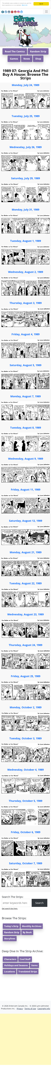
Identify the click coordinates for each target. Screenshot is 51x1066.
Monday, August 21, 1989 (25, 552)
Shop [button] (38, 58)
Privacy (20, 1008)
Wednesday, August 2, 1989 (25, 272)
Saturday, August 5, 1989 (25, 365)
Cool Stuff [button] (25, 959)
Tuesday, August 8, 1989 (25, 427)
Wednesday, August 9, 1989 (25, 458)
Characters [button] (10, 959)
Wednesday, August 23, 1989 (25, 614)
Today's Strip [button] (11, 926)
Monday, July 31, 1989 (25, 209)
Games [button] (14, 58)
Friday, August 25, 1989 (25, 676)
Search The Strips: (12, 897)
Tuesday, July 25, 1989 (25, 116)
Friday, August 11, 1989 (25, 489)
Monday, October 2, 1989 (25, 707)
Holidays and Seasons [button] (16, 965)
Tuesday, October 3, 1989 (25, 738)
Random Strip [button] (38, 51)
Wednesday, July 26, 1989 (26, 147)
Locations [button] (9, 971)
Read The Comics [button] (15, 51)
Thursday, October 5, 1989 (25, 801)
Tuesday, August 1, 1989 (25, 241)
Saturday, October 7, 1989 (25, 863)
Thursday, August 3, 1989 (26, 303)
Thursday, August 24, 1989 (25, 645)
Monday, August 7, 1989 (25, 396)
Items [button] (34, 965)
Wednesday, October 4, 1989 (25, 769)
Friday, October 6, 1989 (25, 832)
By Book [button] (27, 932)
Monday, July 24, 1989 (25, 85)
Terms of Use (30, 1008)
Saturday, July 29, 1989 (25, 178)
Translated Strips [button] (27, 971)
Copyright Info (44, 1008)
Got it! (41, 4)
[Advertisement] (25, 1039)
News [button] (26, 58)
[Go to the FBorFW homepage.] (25, 20)
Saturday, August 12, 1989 (25, 520)
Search (39, 903)
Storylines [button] (9, 938)
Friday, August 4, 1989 (25, 334)
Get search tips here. (10, 908)
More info (24, 5)
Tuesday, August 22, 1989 (25, 583)
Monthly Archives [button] (31, 926)
